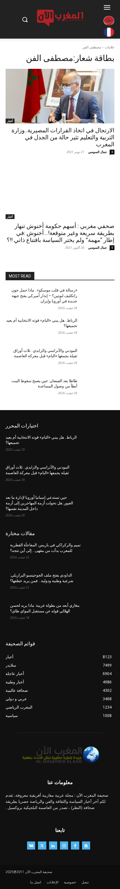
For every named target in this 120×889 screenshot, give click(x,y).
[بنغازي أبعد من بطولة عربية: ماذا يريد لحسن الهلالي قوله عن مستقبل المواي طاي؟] (98, 614)
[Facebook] (75, 845)
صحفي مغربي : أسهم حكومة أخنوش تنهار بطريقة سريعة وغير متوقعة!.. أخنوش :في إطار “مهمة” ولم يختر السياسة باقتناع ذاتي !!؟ (60, 233)
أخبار (10, 121)
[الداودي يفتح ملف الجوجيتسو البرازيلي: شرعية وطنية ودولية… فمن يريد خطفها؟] (98, 584)
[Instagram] (64, 845)
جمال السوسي (97, 152)
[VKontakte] (31, 845)
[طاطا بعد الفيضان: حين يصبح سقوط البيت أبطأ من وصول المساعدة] (98, 389)
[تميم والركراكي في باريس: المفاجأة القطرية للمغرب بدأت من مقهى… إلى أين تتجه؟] (98, 553)
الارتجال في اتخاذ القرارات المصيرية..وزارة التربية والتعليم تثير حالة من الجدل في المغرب (62, 137)
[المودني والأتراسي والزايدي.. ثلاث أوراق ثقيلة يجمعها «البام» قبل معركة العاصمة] (98, 359)
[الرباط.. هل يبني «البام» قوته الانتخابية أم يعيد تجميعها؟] (98, 329)
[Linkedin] (53, 845)
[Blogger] (86, 845)
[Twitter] (42, 845)
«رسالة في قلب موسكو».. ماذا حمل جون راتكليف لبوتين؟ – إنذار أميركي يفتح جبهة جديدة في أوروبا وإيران (44, 295)
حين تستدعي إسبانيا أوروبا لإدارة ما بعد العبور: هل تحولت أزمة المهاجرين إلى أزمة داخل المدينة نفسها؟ (39, 503)
